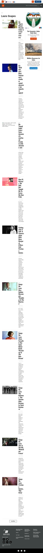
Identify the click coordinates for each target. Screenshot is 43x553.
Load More (13, 521)
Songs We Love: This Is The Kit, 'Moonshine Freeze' (21, 446)
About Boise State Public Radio (19, 530)
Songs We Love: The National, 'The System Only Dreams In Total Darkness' (21, 398)
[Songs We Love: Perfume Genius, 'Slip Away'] (9, 481)
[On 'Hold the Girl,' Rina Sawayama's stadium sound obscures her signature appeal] (9, 68)
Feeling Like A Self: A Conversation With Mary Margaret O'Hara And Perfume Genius (21, 240)
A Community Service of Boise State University (36, 536)
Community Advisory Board (19, 538)
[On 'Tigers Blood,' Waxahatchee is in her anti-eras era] (9, 24)
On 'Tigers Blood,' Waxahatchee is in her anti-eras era (21, 30)
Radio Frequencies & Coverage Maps (36, 533)
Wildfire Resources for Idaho (33, 59)
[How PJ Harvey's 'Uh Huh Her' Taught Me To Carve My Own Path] (9, 181)
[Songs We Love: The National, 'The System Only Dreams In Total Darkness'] (9, 390)
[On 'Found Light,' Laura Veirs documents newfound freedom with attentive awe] (9, 126)
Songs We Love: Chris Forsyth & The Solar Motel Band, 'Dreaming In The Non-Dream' (21, 346)
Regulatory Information (35, 530)
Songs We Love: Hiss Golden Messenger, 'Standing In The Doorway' (21, 294)
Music (19, 20)
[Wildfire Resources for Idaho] (33, 49)
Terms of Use (27, 538)
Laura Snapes (20, 39)
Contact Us (26, 533)
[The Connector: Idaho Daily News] (33, 20)
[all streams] (41, 5)
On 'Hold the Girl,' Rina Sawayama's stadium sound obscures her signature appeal (21, 79)
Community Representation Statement (27, 530)
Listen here (33, 38)
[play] (3, 5)
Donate (38, 1)
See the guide (33, 68)
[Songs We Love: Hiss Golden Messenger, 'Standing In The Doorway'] (9, 286)
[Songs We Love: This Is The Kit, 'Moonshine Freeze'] (9, 442)
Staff (2, 12)
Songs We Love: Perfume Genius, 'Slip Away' (21, 486)
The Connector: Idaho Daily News (33, 32)
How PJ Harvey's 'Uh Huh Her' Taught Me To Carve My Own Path (21, 188)
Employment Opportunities (27, 536)
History (17, 532)
